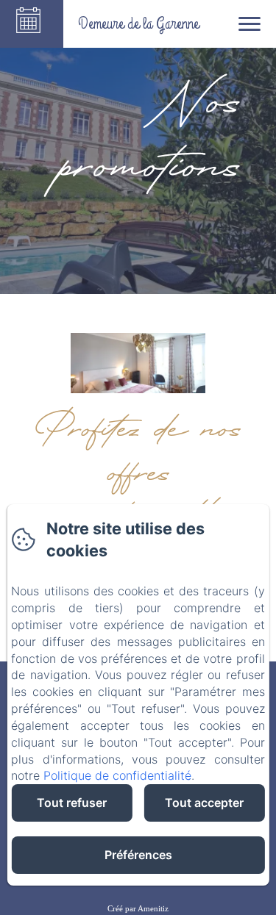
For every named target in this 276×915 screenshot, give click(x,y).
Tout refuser (72, 802)
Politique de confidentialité (117, 775)
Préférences (138, 854)
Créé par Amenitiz (138, 908)
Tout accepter (204, 802)
